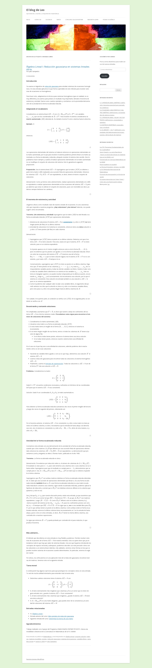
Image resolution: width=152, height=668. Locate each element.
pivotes (44, 639)
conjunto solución (80, 636)
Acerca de (38, 20)
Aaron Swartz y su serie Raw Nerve (111, 152)
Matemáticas (47, 636)
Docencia (49, 20)
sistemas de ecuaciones (68, 639)
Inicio (28, 20)
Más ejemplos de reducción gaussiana (61, 616)
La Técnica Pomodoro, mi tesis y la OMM (112, 167)
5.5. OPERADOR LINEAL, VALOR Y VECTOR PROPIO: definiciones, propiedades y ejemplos (112, 120)
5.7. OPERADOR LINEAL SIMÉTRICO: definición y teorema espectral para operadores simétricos (112, 105)
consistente (67, 222)
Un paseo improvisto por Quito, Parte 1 (112, 179)
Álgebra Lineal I (38, 614)
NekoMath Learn (92, 20)
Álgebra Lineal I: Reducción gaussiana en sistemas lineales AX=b (57, 68)
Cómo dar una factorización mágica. (111, 182)
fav (109, 184)
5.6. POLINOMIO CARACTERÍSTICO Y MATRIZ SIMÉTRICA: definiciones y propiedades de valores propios (112, 112)
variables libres (82, 639)
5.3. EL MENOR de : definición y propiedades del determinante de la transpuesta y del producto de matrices (112, 132)
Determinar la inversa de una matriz (61, 619)
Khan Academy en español (108, 164)
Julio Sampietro (52, 641)
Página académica (109, 20)
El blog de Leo (35, 10)
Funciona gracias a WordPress (35, 659)
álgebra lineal (70, 636)
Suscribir (104, 76)
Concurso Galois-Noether (74, 20)
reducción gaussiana (51, 86)
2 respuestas (30, 76)
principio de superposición (54, 364)
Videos (59, 20)
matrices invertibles (35, 639)
